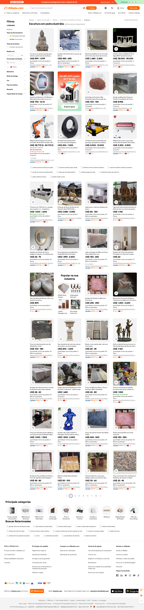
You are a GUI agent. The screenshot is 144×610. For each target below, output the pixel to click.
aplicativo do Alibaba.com (100, 591)
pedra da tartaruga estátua (67, 172)
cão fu (38, 535)
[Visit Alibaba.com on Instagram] (130, 575)
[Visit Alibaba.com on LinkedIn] (121, 575)
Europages (102, 600)
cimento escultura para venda (68, 167)
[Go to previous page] (66, 496)
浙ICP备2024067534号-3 (126, 607)
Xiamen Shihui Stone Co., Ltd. (122, 108)
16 (96, 496)
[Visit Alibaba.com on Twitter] (125, 575)
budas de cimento (91, 535)
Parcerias (119, 566)
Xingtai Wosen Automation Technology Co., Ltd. (42, 108)
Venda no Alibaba (121, 550)
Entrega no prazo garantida (41, 558)
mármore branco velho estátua (40, 531)
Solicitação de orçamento (68, 554)
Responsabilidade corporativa (14, 558)
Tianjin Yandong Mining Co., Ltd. (95, 108)
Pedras (55, 20)
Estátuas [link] (87, 20)
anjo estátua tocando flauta (44, 526)
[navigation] (16, 258)
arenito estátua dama (64, 526)
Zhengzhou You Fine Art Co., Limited (69, 218)
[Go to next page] (100, 496)
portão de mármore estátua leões (43, 172)
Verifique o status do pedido (125, 558)
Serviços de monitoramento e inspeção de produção (42, 567)
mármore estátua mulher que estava (121, 167)
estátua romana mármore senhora (93, 167)
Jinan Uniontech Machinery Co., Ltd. (42, 160)
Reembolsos (92, 562)
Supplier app (57, 591)
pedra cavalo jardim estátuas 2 (86, 526)
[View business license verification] (91, 607)
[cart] (112, 8)
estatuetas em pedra (52, 535)
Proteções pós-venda (39, 562)
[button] (84, 8)
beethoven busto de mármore (110, 172)
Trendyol (94, 600)
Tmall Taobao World (61, 600)
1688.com (50, 600)
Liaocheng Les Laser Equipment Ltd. (125, 151)
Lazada (72, 600)
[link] (141, 590)
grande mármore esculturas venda (19, 526)
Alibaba (31, 20)
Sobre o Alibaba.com (11, 546)
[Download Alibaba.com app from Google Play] (133, 591)
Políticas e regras (37, 572)
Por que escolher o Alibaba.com (14, 550)
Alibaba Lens (15, 591)
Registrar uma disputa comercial (98, 558)
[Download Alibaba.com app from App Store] (117, 591)
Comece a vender (122, 554)
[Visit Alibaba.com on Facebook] (117, 575)
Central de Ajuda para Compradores (100, 550)
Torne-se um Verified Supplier (125, 562)
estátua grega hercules (88, 172)
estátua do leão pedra (108, 526)
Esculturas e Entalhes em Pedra (70, 20)
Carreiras (7, 562)
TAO (88, 600)
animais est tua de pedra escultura (19, 535)
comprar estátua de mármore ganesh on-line (68, 531)
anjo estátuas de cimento (71, 535)
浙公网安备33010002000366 (106, 607)
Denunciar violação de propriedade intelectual (99, 567)
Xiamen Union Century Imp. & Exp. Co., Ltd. (70, 65)
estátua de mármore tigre (16, 531)
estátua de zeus (115, 531)
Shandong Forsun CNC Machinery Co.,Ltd (42, 220)
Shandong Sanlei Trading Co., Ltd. (41, 65)
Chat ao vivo (92, 554)
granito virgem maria (58, 177)
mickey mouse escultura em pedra (43, 167)
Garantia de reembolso (39, 554)
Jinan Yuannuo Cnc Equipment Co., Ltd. (97, 151)
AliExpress (42, 600)
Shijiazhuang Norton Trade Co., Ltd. (96, 65)
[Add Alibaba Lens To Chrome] (37, 591)
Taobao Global (80, 600)
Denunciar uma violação (96, 572)
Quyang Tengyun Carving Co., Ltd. (69, 151)
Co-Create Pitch (9, 554)
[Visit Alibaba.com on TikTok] (138, 575)
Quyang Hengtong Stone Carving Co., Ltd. (125, 65)
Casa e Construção (43, 20)
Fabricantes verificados (67, 550)
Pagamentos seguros (39, 550)
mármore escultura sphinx (96, 531)
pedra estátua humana (39, 177)
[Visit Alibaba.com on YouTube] (134, 575)
